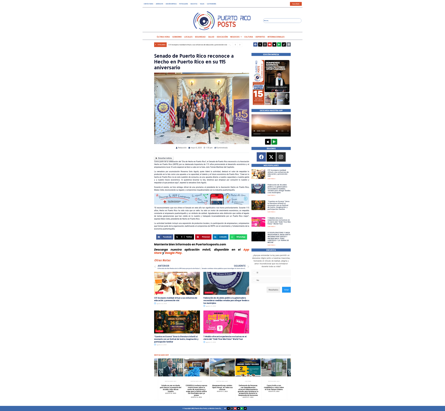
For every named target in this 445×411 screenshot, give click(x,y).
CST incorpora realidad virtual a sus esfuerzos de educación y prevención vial (197, 45)
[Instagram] (265, 44)
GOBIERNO (177, 37)
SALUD (211, 37)
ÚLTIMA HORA (163, 37)
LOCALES (188, 37)
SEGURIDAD (200, 37)
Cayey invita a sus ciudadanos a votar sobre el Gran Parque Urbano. (274, 387)
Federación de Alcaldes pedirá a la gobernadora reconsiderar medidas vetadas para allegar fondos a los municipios (226, 300)
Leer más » (271, 178)
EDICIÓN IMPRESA (171, 4)
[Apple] (274, 44)
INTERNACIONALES (275, 37)
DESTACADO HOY (170, 381)
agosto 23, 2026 (161, 303)
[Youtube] (270, 44)
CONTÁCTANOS (148, 4)
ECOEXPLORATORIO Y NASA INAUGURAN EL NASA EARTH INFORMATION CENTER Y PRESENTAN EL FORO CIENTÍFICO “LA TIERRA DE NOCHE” (279, 237)
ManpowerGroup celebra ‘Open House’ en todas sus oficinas (222, 387)
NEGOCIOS (234, 37)
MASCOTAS (194, 4)
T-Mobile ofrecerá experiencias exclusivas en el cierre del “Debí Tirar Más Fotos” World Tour (225, 337)
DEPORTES (260, 37)
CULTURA (248, 37)
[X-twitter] (260, 44)
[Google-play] (279, 44)
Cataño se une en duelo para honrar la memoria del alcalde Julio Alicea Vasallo (170, 388)
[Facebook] (255, 44)
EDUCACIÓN (222, 37)
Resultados (273, 290)
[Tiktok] (284, 44)
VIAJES (202, 4)
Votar (286, 290)
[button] (164, 237)
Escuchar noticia (165, 158)
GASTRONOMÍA (211, 4)
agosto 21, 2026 (210, 306)
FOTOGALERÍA (183, 4)
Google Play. (173, 253)
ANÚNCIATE (159, 4)
